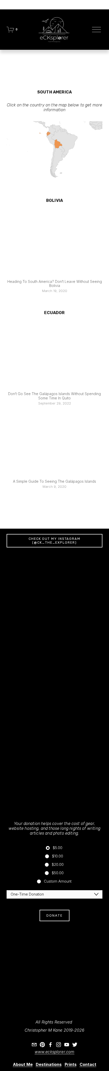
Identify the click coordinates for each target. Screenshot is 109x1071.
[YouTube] (66, 1044)
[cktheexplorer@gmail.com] (34, 1044)
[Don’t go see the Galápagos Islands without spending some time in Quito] (54, 356)
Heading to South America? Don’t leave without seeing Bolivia (54, 283)
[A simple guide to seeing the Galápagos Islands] (54, 444)
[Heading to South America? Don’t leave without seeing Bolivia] (54, 243)
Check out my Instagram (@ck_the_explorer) (54, 540)
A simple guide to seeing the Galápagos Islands (54, 481)
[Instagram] (58, 1044)
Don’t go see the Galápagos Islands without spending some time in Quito (54, 396)
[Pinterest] (42, 1044)
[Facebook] (50, 1044)
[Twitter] (74, 1044)
